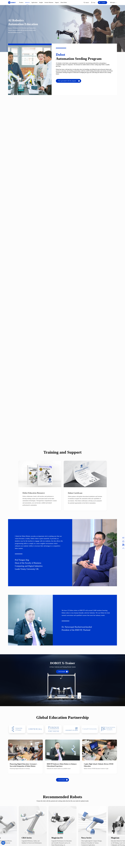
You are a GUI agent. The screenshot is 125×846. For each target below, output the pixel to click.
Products (21, 2)
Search (87, 2)
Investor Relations (49, 2)
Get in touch (61, 671)
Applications (34, 2)
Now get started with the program (67, 81)
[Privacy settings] (3, 843)
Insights (41, 2)
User (94, 2)
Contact (103, 2)
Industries (27, 2)
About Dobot (63, 2)
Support (57, 2)
